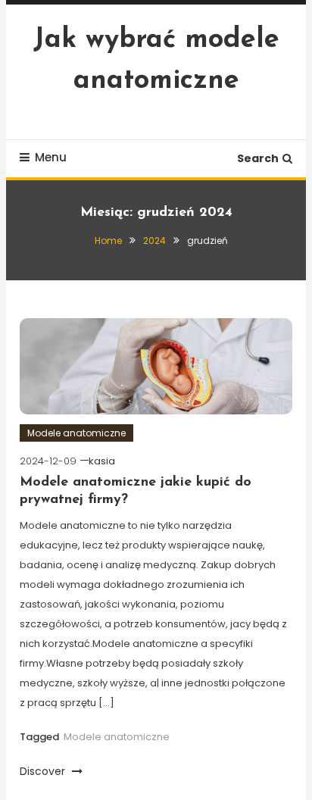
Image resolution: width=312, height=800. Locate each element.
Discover (44, 771)
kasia (102, 461)
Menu (51, 157)
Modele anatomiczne (76, 433)
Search (258, 158)
